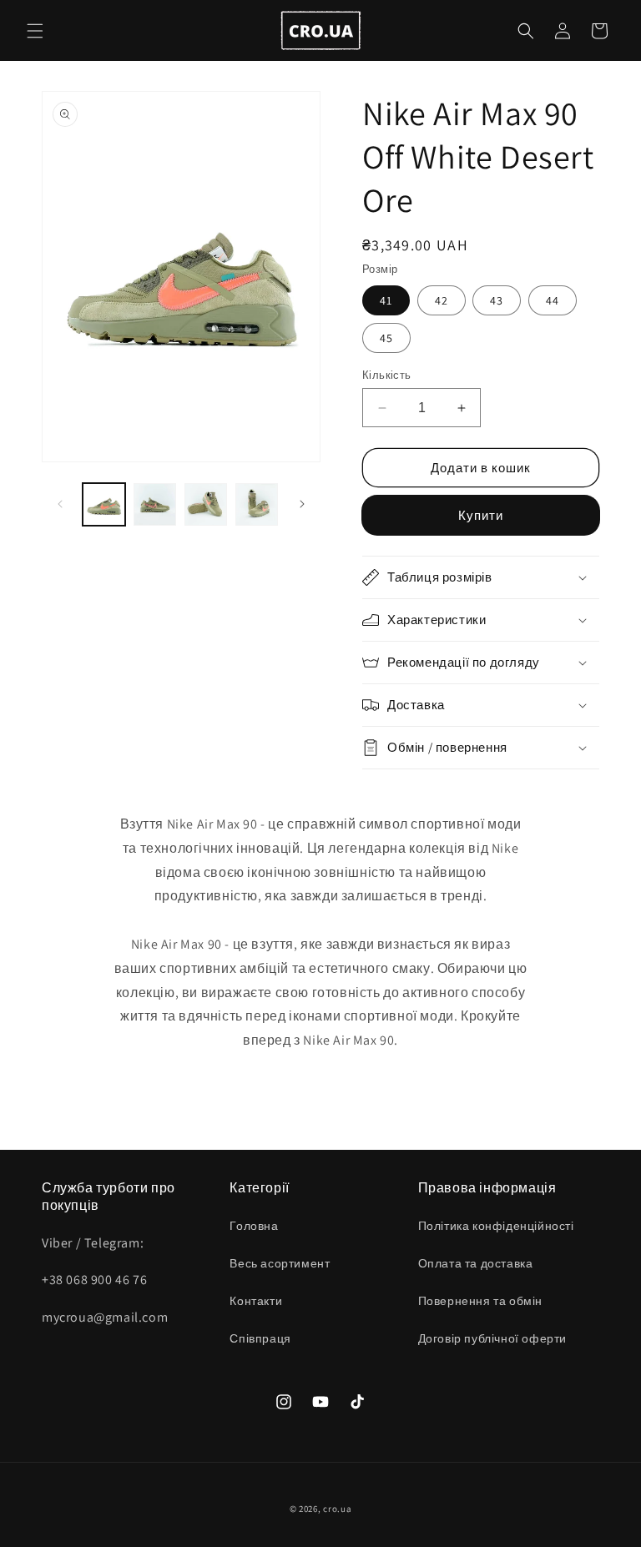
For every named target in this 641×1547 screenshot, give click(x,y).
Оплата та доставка (475, 1263)
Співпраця (260, 1338)
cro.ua (337, 1508)
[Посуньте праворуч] (302, 504)
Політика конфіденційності (496, 1225)
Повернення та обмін (480, 1300)
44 (552, 300)
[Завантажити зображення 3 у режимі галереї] (205, 504)
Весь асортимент (280, 1263)
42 (441, 300)
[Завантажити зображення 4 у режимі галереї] (256, 504)
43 (496, 300)
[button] (35, 31)
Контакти (256, 1300)
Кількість (386, 375)
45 (386, 337)
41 (386, 300)
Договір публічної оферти (492, 1338)
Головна (254, 1225)
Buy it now (480, 515)
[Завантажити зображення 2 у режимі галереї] (155, 504)
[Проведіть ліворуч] (60, 504)
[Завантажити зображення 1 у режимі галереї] (104, 504)
